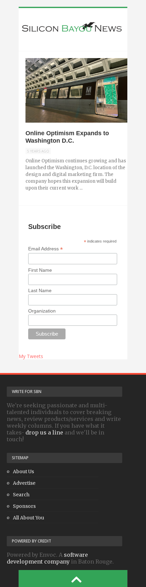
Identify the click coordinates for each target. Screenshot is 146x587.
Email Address (45, 249)
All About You (28, 518)
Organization (42, 311)
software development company (47, 558)
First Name (40, 270)
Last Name (40, 290)
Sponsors (24, 506)
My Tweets (31, 356)
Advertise (24, 483)
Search (21, 495)
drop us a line (44, 432)
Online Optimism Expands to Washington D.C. (67, 137)
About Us (23, 471)
